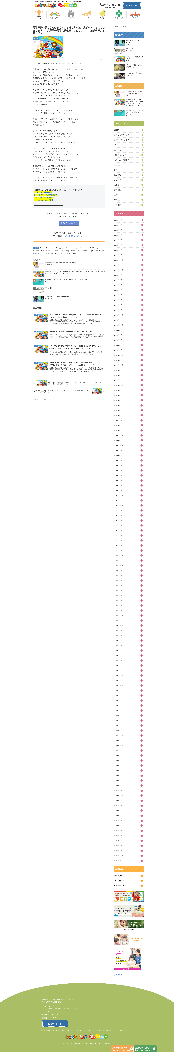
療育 (67, 251)
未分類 (36, 248)
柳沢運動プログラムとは (47, 1031)
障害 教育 (77, 253)
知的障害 (96, 251)
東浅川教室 (118, 876)
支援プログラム (60, 1031)
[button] (142, 27)
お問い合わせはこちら (69, 223)
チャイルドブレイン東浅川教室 (45, 195)
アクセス (101, 1031)
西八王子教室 (119, 886)
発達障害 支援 (86, 251)
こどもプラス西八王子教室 (43, 200)
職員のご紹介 (83, 1031)
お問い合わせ (133, 5)
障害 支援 (68, 253)
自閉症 (102, 251)
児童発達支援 (95, 248)
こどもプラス (61, 248)
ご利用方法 (69, 1031)
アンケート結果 (93, 1031)
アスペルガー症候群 (72, 248)
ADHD (43, 248)
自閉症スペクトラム (40, 253)
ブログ (76, 1031)
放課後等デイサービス (47, 251)
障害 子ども (59, 253)
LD (54, 248)
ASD (49, 248)
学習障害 (37, 251)
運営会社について (124, 1031)
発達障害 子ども (75, 251)
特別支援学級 (59, 251)
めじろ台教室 (119, 881)
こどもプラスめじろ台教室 (43, 198)
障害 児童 (50, 253)
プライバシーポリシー (112, 1031)
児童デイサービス (84, 248)
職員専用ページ (121, 975)
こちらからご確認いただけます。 (73, 236)
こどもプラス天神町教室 (43, 192)
